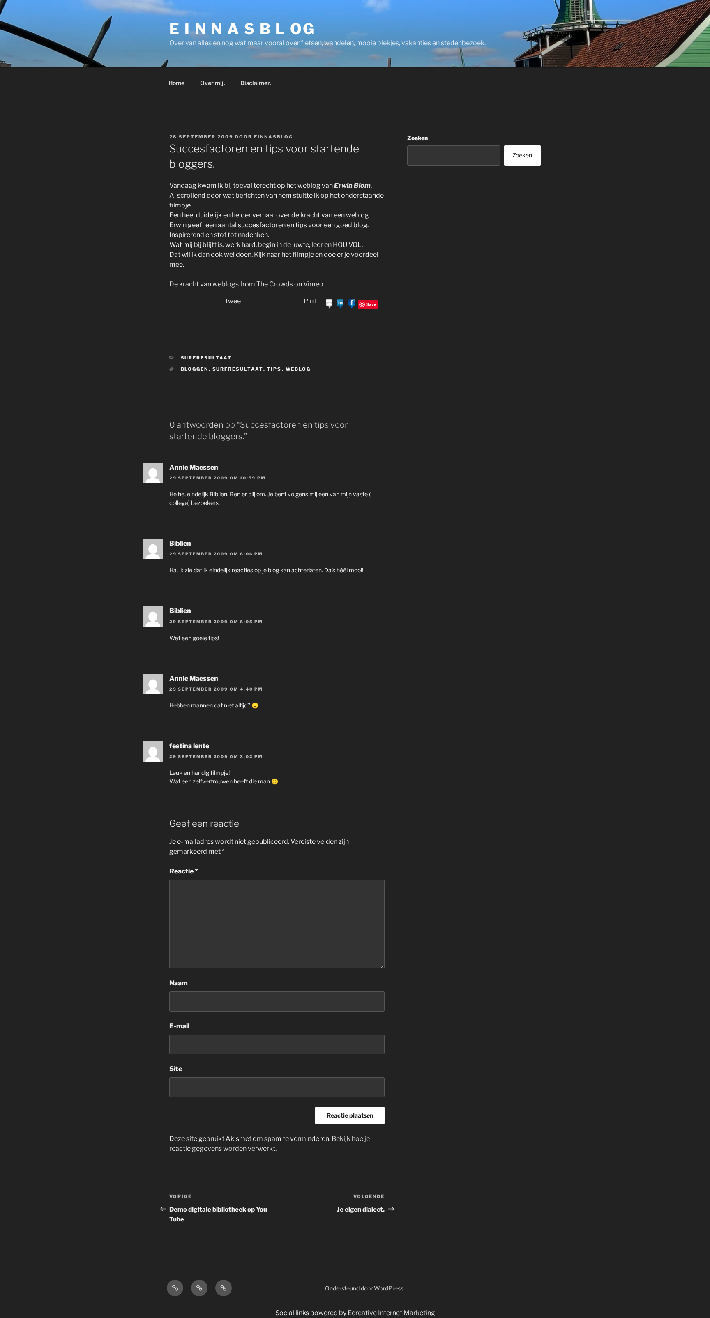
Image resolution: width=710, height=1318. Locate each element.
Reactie (183, 871)
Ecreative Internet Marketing (391, 1313)
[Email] (329, 304)
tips (274, 369)
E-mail (179, 1026)
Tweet (233, 301)
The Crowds (274, 284)
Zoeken (417, 137)
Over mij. (212, 82)
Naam (178, 983)
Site (175, 1069)
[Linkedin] (341, 304)
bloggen (195, 369)
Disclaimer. (255, 82)
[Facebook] (352, 304)
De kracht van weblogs (204, 284)
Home (176, 82)
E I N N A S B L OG (242, 29)
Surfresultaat (206, 358)
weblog (298, 369)
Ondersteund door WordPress (364, 1288)
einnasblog (273, 137)
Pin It (311, 301)
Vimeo (313, 284)
